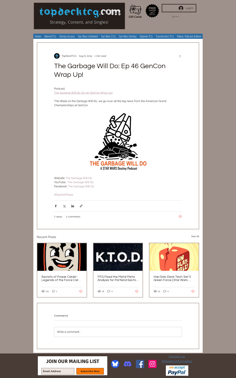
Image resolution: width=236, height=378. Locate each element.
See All (195, 236)
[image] (115, 364)
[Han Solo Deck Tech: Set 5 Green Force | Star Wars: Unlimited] (174, 257)
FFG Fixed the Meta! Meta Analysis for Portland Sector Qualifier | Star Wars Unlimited (117, 278)
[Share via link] (81, 206)
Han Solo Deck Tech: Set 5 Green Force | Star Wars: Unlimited (172, 278)
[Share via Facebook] (55, 206)
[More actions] (180, 56)
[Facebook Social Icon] (140, 364)
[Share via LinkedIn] (72, 206)
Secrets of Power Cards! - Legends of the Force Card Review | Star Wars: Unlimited (61, 278)
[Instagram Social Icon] (152, 364)
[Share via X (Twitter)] (64, 206)
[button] (178, 17)
